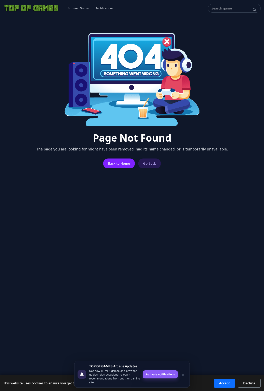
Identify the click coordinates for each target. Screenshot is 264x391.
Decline (249, 383)
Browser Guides (79, 8)
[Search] (254, 9)
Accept (224, 383)
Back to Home (119, 163)
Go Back (149, 163)
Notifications (104, 8)
